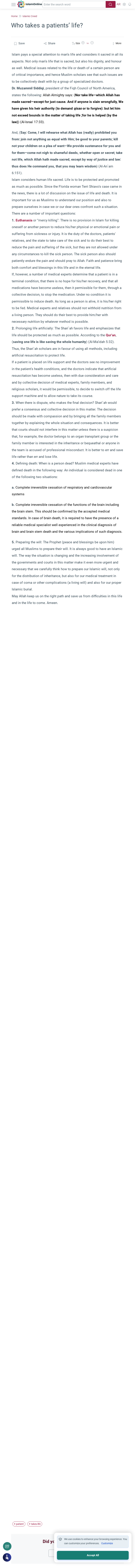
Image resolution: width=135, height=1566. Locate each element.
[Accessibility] (124, 4)
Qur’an (111, 335)
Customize (107, 1543)
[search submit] (110, 4)
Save (21, 43)
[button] (83, 43)
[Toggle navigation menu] (13, 4)
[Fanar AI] (7, 1557)
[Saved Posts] (130, 4)
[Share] (7, 1546)
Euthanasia (24, 220)
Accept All (93, 1555)
